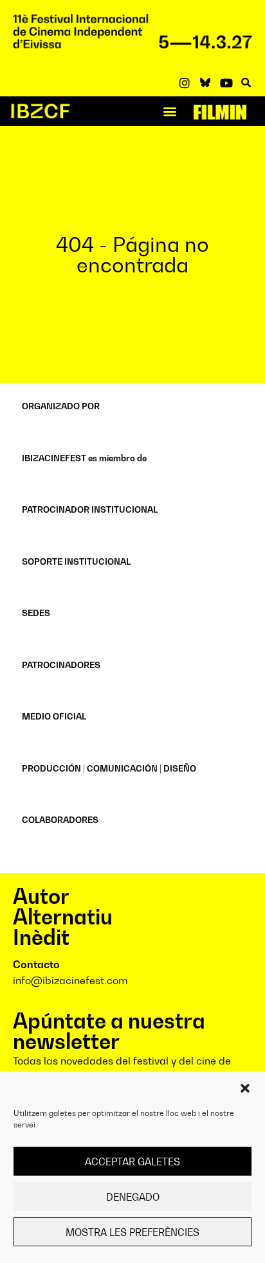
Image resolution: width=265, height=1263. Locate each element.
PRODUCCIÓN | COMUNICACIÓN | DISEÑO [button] (109, 768)
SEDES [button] (36, 613)
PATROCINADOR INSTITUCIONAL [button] (90, 509)
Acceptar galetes (132, 1161)
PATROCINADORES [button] (61, 665)
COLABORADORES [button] (60, 820)
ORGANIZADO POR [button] (61, 406)
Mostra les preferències (132, 1232)
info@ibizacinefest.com (70, 980)
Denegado (133, 1197)
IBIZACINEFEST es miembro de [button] (84, 458)
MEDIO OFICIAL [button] (54, 716)
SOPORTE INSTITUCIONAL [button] (76, 561)
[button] (245, 1088)
